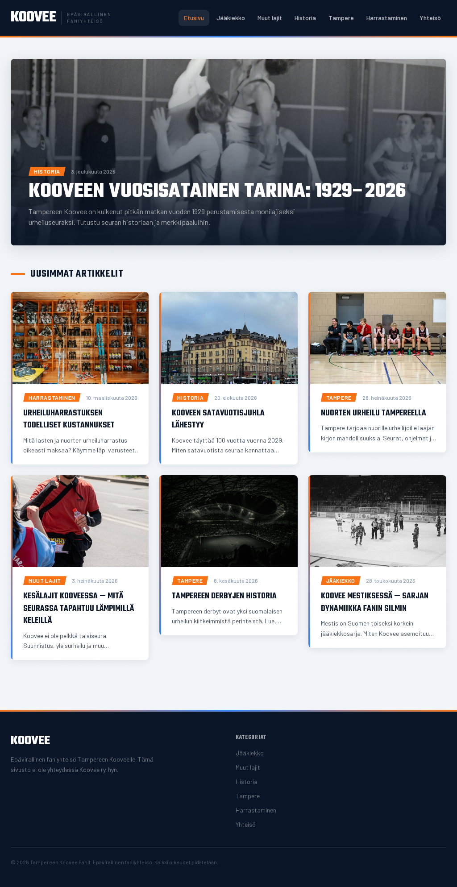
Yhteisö (430, 17)
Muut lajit (270, 17)
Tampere (341, 17)
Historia (305, 17)
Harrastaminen (386, 17)
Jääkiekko (230, 17)
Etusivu (194, 17)
